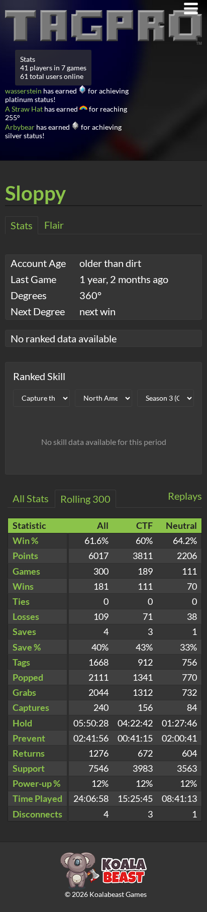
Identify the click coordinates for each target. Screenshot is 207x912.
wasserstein (23, 90)
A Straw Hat (24, 109)
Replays (185, 496)
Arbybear (20, 127)
